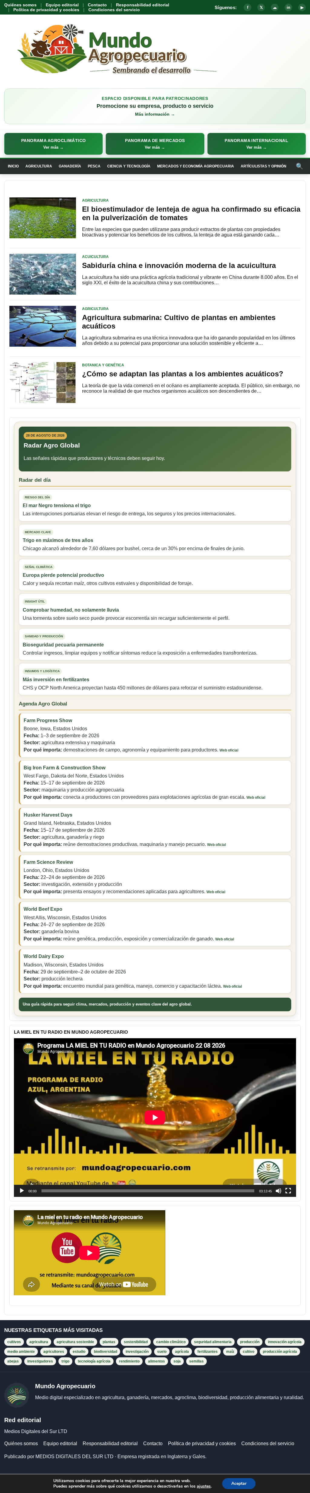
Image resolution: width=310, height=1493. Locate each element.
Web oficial (228, 750)
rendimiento (129, 1361)
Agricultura (38, 166)
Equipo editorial (62, 4)
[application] (155, 1117)
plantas (109, 1342)
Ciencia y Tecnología (128, 166)
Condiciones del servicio (114, 9)
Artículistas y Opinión (263, 166)
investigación (137, 1351)
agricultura (38, 1342)
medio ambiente (21, 1351)
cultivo (248, 1351)
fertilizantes (207, 1351)
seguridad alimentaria (213, 1342)
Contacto (97, 4)
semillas (196, 1361)
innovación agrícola (285, 1342)
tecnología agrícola (94, 1361)
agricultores (53, 1351)
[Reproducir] (22, 1191)
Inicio (13, 166)
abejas (13, 1361)
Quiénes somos (20, 4)
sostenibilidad (136, 1342)
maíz (230, 1351)
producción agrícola (280, 1351)
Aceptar (238, 1483)
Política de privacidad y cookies (46, 9)
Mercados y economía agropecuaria (195, 166)
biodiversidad (105, 1351)
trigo (65, 1361)
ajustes (204, 1486)
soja (177, 1361)
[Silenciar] (278, 1191)
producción (249, 1342)
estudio (79, 1351)
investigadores (40, 1361)
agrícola (182, 1351)
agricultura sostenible (75, 1342)
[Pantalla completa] (288, 1191)
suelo (162, 1351)
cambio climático (171, 1342)
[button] (53, 144)
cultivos (14, 1342)
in (288, 7)
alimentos (156, 1361)
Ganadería (70, 166)
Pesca (94, 166)
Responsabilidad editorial (142, 4)
